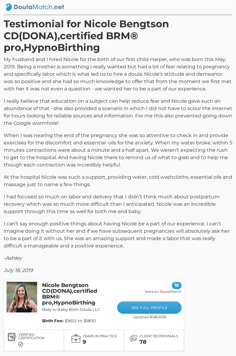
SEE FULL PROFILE (149, 307)
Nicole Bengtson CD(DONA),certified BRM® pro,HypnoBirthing (69, 294)
